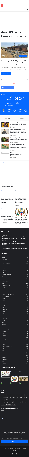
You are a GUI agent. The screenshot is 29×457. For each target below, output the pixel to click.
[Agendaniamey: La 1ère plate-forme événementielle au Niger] (9, 9)
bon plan (3, 394)
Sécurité (4, 339)
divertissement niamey (14, 397)
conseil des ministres (6, 274)
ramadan (25, 402)
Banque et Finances (6, 263)
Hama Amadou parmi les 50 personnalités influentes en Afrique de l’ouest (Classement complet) (18, 132)
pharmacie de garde (22, 399)
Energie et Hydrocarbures (8, 294)
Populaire (7, 118)
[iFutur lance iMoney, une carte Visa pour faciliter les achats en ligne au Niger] (5, 373)
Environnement (5, 296)
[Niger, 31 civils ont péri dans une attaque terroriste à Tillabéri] (23, 378)
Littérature (4, 309)
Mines (3, 320)
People (3, 326)
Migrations (4, 318)
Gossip (3, 305)
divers (22, 394)
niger (3, 399)
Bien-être (4, 268)
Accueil (3, 28)
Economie (4, 287)
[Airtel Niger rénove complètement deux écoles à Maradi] (23, 384)
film (21, 397)
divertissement (5, 397)
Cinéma (3, 272)
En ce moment (5, 292)
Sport (3, 348)
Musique (4, 324)
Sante (3, 337)
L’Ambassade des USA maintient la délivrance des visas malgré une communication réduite (21, 220)
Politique (4, 331)
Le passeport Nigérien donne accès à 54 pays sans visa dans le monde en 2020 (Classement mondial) (18, 147)
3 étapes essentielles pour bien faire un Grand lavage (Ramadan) (18, 154)
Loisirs (3, 311)
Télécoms (4, 350)
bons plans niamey (10, 394)
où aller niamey (14, 399)
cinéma (17, 394)
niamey (25, 397)
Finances (4, 298)
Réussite (4, 335)
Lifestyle (4, 307)
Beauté (3, 265)
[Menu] (1, 9)
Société (3, 344)
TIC (3, 355)
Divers (3, 283)
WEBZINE (4, 363)
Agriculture (4, 259)
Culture (3, 279)
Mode (3, 322)
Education (4, 289)
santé (3, 404)
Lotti (3, 313)
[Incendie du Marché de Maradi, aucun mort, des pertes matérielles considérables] (7, 211)
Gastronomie (5, 302)
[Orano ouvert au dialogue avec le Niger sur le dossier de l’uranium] (7, 193)
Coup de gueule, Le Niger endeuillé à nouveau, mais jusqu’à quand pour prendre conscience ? (14, 63)
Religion (3, 333)
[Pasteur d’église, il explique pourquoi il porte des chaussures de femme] (5, 139)
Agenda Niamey (5, 59)
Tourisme (4, 357)
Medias (3, 316)
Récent (22, 118)
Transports (4, 359)
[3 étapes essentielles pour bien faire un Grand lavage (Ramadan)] (5, 155)
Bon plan (4, 270)
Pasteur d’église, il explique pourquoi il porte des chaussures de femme (18, 139)
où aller (7, 399)
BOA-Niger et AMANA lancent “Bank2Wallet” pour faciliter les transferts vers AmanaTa (21, 201)
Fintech (3, 300)
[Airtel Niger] (14, 2)
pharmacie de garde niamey (7, 402)
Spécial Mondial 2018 (6, 346)
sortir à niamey (9, 404)
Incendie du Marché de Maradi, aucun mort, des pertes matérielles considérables (7, 219)
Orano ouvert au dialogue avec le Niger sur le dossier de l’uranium (7, 200)
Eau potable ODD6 (6, 285)
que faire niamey (18, 402)
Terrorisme (4, 353)
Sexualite (4, 342)
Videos (3, 361)
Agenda (3, 257)
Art (2, 261)
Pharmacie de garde (6, 329)
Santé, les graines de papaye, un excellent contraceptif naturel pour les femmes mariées (18, 124)
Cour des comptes (6, 276)
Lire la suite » (6, 73)
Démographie (5, 281)
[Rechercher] (27, 9)
